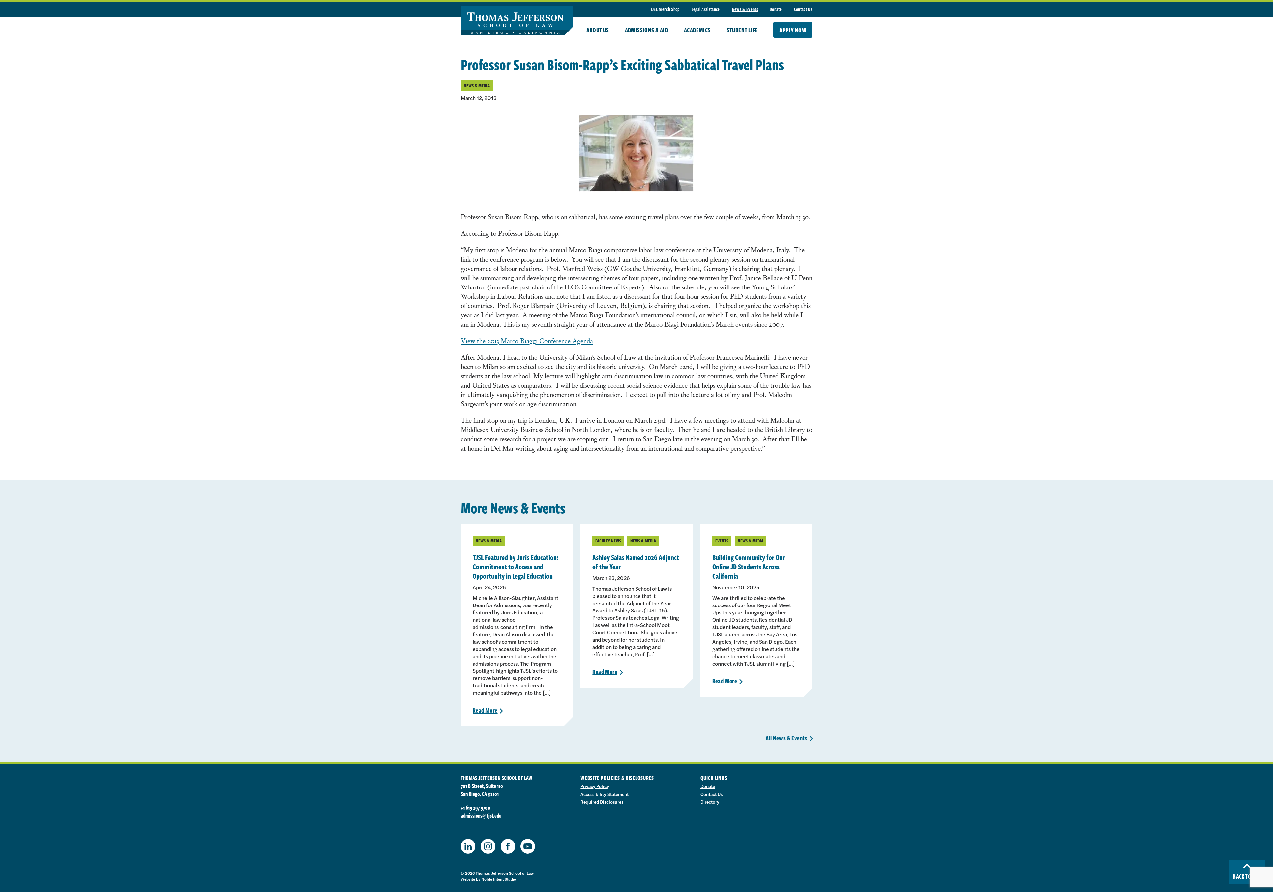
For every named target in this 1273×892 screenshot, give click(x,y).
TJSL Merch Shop (665, 9)
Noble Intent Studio (498, 879)
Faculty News (608, 540)
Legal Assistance (706, 9)
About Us (597, 30)
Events (721, 540)
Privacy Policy (594, 786)
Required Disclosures (601, 801)
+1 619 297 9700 (475, 808)
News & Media (477, 85)
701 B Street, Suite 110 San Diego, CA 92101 (482, 790)
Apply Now (792, 30)
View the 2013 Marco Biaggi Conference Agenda (527, 340)
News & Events (745, 9)
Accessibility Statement (604, 794)
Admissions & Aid (646, 30)
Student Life (742, 30)
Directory (709, 801)
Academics (697, 30)
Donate (776, 9)
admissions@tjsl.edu (481, 816)
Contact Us (803, 9)
